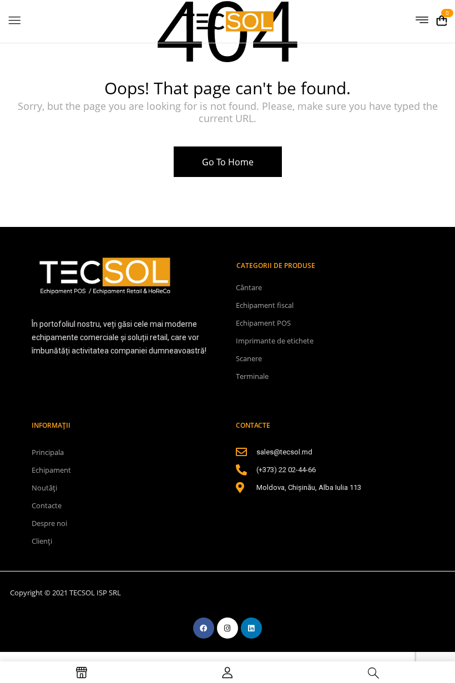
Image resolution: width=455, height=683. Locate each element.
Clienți (42, 541)
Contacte (47, 505)
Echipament (51, 470)
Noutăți (44, 488)
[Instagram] (227, 628)
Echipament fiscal (265, 305)
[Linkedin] (251, 628)
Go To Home (228, 162)
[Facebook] (203, 628)
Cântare (249, 287)
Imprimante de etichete (275, 341)
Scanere (249, 358)
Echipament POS (263, 323)
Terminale (252, 376)
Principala (48, 452)
